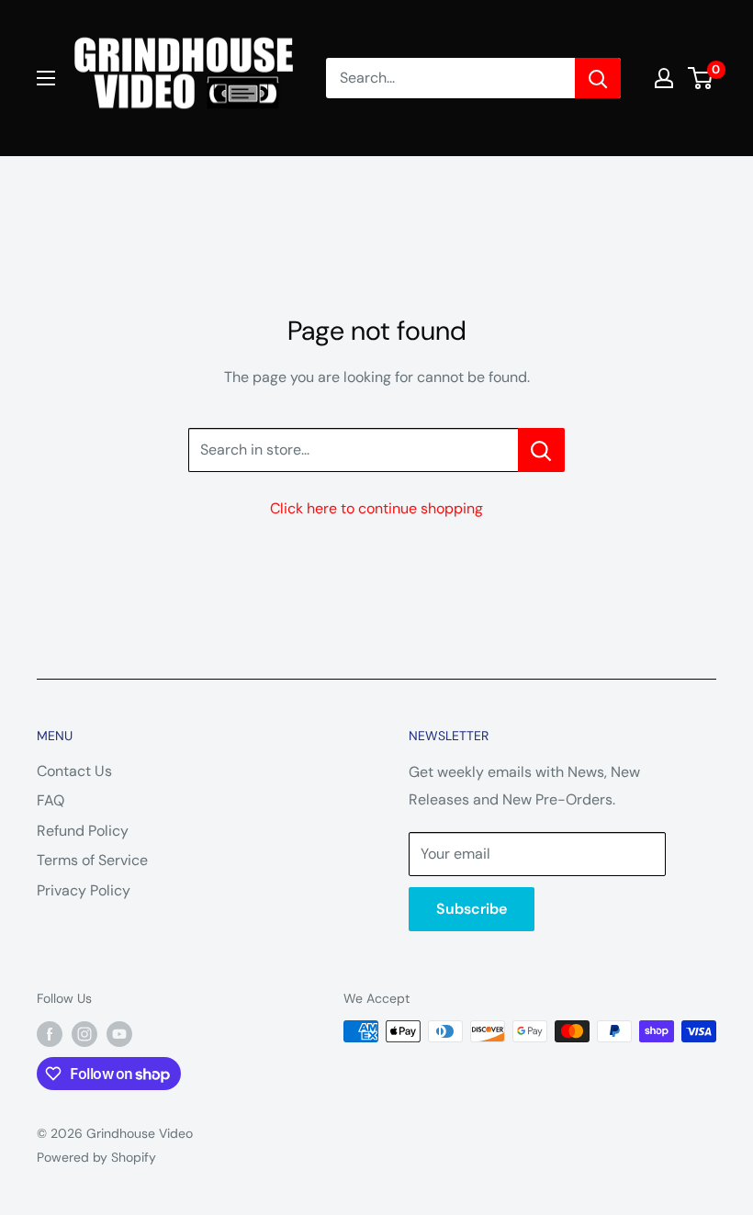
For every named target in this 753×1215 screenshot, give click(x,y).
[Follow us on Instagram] (84, 1033)
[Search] (598, 78)
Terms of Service (92, 860)
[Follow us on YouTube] (119, 1033)
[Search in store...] (541, 450)
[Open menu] (46, 78)
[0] (701, 78)
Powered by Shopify (96, 1157)
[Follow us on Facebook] (49, 1033)
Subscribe (471, 908)
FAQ (50, 800)
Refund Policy (83, 830)
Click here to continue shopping (376, 508)
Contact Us (74, 771)
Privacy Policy (83, 890)
